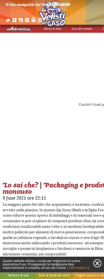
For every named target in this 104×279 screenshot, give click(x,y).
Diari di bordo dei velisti (54, 275)
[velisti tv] (58, 5)
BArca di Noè (52, 29)
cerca (51, 12)
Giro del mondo (82, 29)
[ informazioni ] (78, 268)
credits (52, 16)
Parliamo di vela (18, 275)
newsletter (55, 9)
